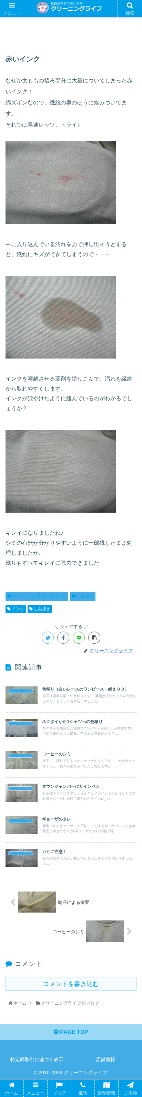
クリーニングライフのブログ (38, 596)
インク (17, 608)
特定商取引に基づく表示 (36, 1059)
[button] (129, 761)
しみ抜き (84, 596)
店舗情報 (105, 1059)
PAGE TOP (73, 1032)
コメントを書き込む (71, 983)
